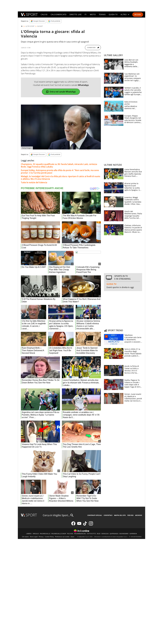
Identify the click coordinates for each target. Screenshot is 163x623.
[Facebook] (73, 525)
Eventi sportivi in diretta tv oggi (120, 287)
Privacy (41, 536)
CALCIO (44, 14)
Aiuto (72, 536)
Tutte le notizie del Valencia (34, 182)
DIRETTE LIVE (76, 14)
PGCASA (70, 533)
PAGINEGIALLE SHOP (58, 533)
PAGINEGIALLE (45, 533)
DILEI (98, 533)
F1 (86, 14)
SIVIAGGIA (105, 533)
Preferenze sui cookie (62, 536)
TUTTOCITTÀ (91, 533)
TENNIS (102, 14)
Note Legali (34, 536)
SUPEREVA (133, 533)
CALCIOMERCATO (58, 14)
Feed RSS (130, 515)
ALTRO (124, 14)
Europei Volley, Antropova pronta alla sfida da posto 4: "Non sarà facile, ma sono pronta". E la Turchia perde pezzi (60, 171)
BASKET (40, 26)
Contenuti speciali (94, 515)
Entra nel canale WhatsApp (63, 91)
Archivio (138, 515)
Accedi (137, 14)
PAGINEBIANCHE (80, 533)
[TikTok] (85, 525)
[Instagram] (91, 525)
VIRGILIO (36, 533)
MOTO (93, 14)
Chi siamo (25, 536)
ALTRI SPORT (30, 26)
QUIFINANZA (114, 533)
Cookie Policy (49, 536)
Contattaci (108, 515)
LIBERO (29, 533)
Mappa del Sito (120, 515)
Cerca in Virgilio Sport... (56, 515)
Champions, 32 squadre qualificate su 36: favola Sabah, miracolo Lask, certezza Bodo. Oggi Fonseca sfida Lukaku (59, 165)
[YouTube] (79, 525)
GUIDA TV (113, 14)
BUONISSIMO (123, 533)
